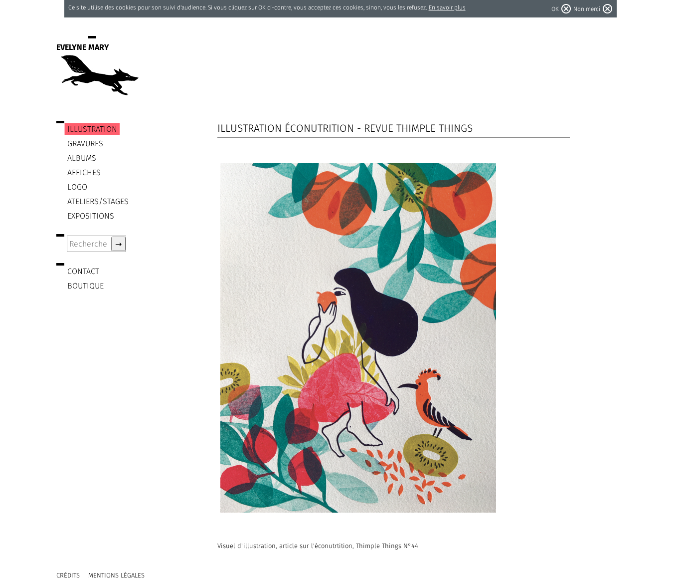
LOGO (77, 187)
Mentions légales (116, 575)
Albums (81, 158)
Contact (83, 271)
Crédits (68, 575)
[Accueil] (98, 90)
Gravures (85, 143)
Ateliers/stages (98, 201)
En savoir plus (447, 7)
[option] (391, 338)
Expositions (90, 216)
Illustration (92, 129)
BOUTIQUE (85, 286)
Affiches (84, 172)
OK (555, 8)
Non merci (586, 8)
